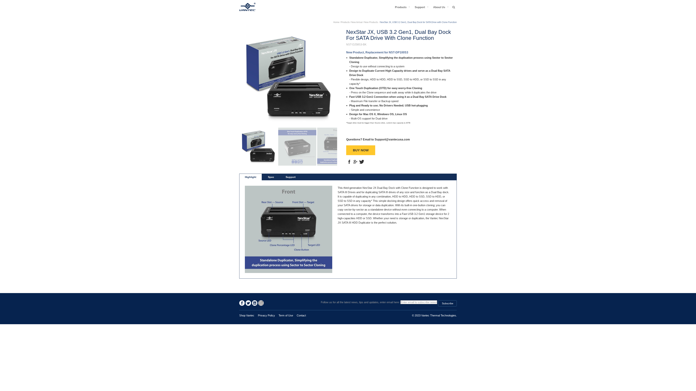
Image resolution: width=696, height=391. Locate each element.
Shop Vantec (246, 315)
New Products (371, 22)
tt (362, 162)
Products (401, 7)
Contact (301, 315)
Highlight (250, 177)
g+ (355, 162)
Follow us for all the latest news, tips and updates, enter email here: (360, 302)
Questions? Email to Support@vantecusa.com (378, 139)
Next (331, 76)
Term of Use (286, 315)
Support (420, 7)
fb (349, 162)
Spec (271, 177)
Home (336, 22)
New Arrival (356, 22)
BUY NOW (361, 150)
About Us (439, 7)
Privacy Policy (266, 315)
